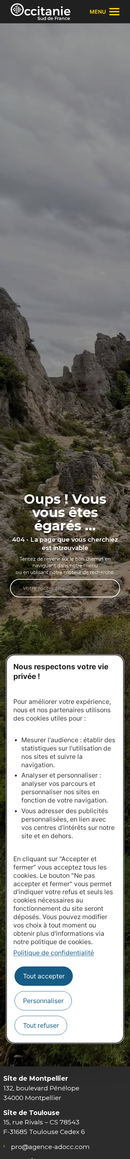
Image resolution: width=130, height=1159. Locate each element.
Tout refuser (41, 1025)
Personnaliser (43, 1001)
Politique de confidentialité (53, 953)
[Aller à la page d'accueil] (40, 11)
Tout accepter (44, 976)
